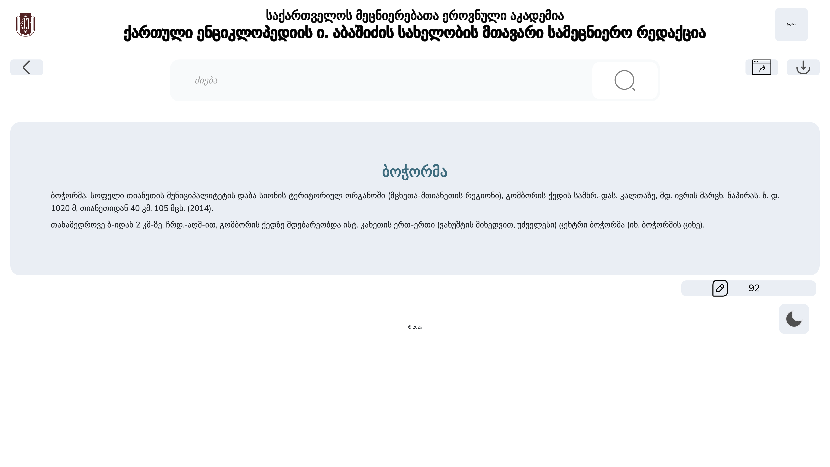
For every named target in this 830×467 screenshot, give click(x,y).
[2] (625, 80)
